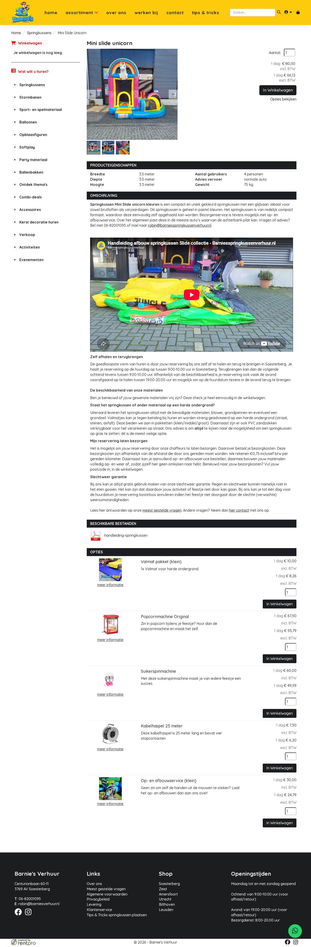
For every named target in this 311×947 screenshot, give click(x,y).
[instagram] (30, 916)
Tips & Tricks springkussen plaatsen (117, 915)
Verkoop (27, 234)
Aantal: (275, 52)
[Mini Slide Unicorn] (132, 94)
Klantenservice (99, 909)
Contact (175, 12)
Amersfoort (168, 894)
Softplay (27, 147)
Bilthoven (167, 904)
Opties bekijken (283, 99)
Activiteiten (29, 247)
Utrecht (165, 899)
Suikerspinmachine (158, 671)
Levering (94, 904)
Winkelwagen (30, 43)
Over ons (116, 12)
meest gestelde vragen (162, 510)
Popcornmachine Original (165, 616)
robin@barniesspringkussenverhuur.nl (179, 225)
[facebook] (20, 916)
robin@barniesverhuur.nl (37, 903)
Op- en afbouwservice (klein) (168, 780)
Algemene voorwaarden (107, 894)
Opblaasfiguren (33, 134)
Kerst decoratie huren (39, 222)
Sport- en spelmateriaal (40, 109)
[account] (288, 12)
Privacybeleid (98, 899)
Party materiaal (33, 159)
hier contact (239, 510)
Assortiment (80, 12)
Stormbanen (30, 97)
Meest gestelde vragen (106, 889)
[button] (91, 94)
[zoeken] (279, 12)
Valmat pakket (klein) (161, 561)
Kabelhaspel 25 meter (162, 726)
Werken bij (146, 12)
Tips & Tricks (205, 12)
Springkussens (39, 33)
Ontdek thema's (33, 184)
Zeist (163, 889)
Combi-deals (30, 197)
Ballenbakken (31, 172)
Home (51, 12)
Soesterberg (169, 883)
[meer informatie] (110, 569)
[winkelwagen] (298, 13)
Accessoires (30, 209)
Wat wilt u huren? (33, 71)
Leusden (166, 909)
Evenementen (31, 259)
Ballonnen (28, 122)
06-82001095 (28, 898)
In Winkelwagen (278, 90)
